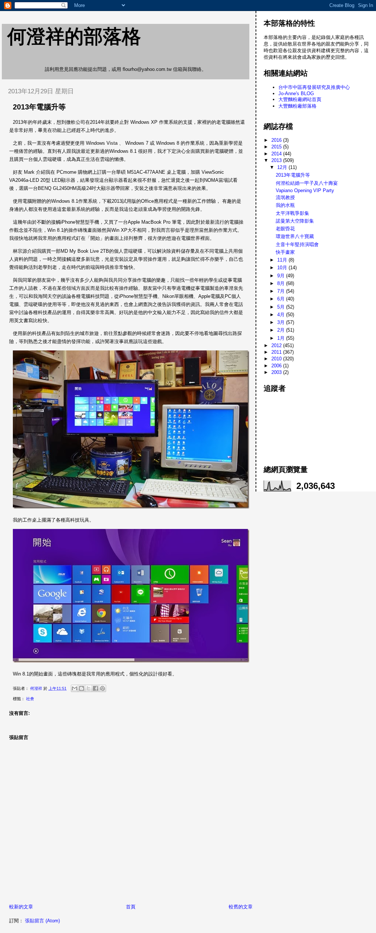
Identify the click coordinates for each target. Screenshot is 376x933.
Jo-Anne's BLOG (296, 93)
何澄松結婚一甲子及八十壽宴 (307, 183)
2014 (277, 153)
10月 (283, 267)
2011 (277, 352)
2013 (277, 160)
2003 (277, 372)
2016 (277, 140)
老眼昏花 (285, 228)
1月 (281, 338)
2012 (277, 345)
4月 (281, 314)
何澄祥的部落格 (74, 36)
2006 (277, 365)
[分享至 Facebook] (95, 688)
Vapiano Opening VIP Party (305, 190)
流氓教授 (285, 197)
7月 (281, 291)
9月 (281, 275)
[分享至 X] (88, 688)
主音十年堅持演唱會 (297, 244)
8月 (281, 283)
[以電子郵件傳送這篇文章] (74, 688)
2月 (281, 330)
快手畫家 (285, 252)
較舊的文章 (241, 906)
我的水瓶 (285, 205)
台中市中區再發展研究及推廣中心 (314, 87)
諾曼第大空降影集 (295, 221)
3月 (281, 322)
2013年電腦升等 (293, 175)
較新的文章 (21, 906)
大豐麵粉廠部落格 (297, 106)
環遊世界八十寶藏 (295, 236)
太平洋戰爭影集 (292, 213)
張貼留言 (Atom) (42, 920)
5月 (281, 307)
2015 (277, 147)
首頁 (130, 906)
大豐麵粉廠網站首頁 (299, 99)
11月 (283, 260)
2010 (277, 358)
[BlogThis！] (81, 688)
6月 (281, 299)
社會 (30, 698)
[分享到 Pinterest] (102, 688)
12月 (283, 167)
